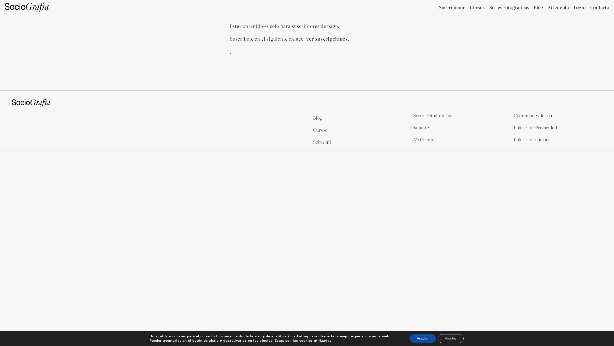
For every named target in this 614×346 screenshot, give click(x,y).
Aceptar (423, 338)
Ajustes (450, 338)
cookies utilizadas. (315, 340)
